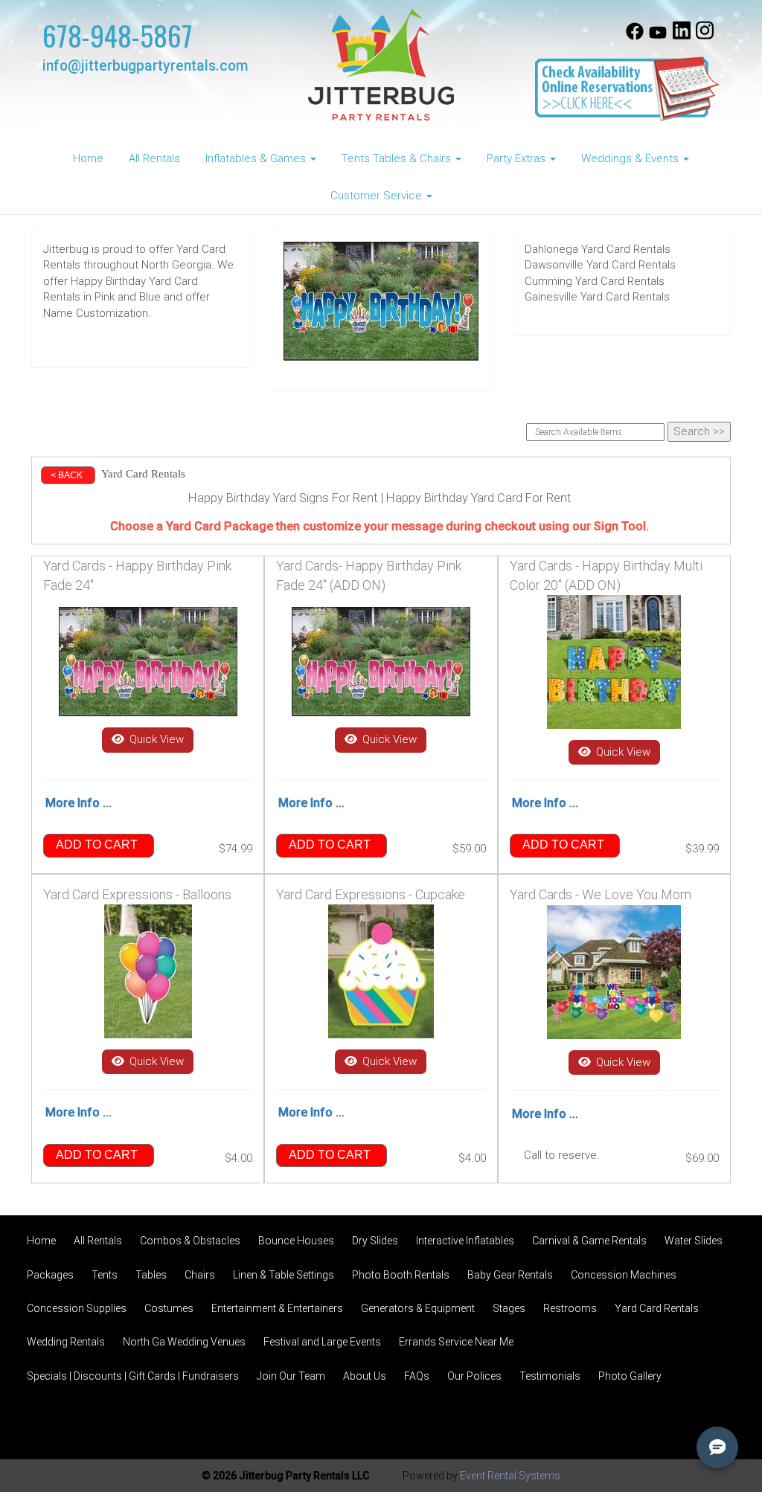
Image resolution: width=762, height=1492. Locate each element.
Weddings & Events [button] (631, 158)
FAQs (416, 1376)
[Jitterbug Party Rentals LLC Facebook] (635, 36)
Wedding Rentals (66, 1342)
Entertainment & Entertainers (277, 1308)
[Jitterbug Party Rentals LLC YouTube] (658, 36)
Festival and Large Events (322, 1342)
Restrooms (570, 1308)
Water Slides (694, 1241)
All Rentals (154, 158)
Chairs (200, 1275)
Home (88, 158)
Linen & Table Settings (283, 1275)
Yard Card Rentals (657, 1308)
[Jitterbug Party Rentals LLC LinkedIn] (682, 36)
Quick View (155, 739)
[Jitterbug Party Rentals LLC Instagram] (705, 36)
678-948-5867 (117, 35)
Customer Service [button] (377, 195)
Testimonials (549, 1376)
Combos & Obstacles (190, 1241)
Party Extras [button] (517, 158)
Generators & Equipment (418, 1308)
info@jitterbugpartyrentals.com (145, 65)
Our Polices (474, 1376)
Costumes (168, 1308)
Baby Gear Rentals (510, 1275)
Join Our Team (291, 1376)
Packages (50, 1275)
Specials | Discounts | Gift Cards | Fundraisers (133, 1376)
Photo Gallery (630, 1376)
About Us (364, 1376)
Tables (151, 1275)
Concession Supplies (77, 1308)
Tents (105, 1275)
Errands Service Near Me (456, 1342)
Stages (509, 1308)
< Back (67, 475)
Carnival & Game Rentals (589, 1241)
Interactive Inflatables (465, 1241)
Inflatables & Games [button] (257, 158)
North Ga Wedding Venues (184, 1342)
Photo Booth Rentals (400, 1275)
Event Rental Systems (510, 1476)
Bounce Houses (296, 1241)
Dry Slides (375, 1241)
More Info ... (78, 803)
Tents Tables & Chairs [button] (398, 158)
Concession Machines (623, 1275)
